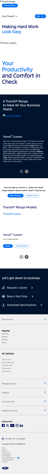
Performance (6, 368)
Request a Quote (32, 195)
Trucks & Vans (7, 365)
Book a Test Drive (15, 195)
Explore (8, 246)
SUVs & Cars (6, 360)
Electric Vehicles (8, 362)
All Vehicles (6, 371)
